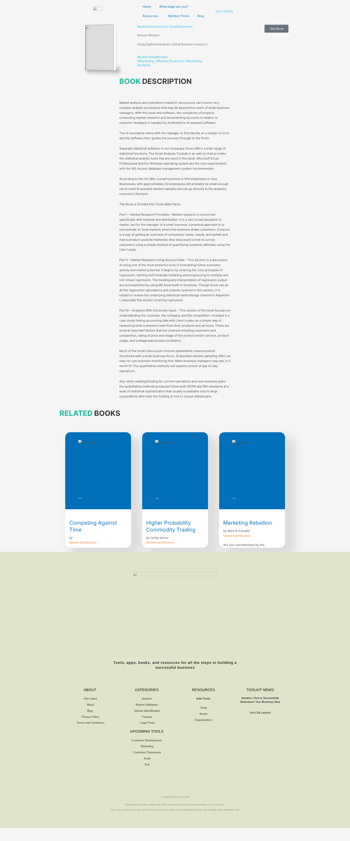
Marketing (146, 61)
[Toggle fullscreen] (19, 831)
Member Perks (178, 16)
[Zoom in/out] (6, 831)
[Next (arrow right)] (19, 838)
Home (147, 7)
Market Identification (152, 57)
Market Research (171, 61)
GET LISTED (224, 11)
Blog (200, 16)
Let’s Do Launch (260, 712)
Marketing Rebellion (247, 523)
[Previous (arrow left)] (6, 838)
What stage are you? (173, 7)
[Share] (32, 831)
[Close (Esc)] (45, 831)
